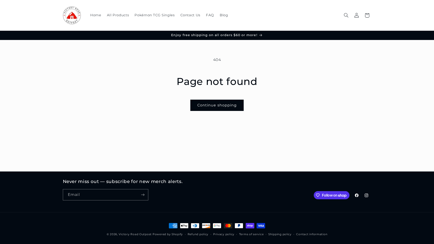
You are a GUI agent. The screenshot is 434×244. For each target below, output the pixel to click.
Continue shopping (217, 105)
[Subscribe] (142, 194)
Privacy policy (223, 234)
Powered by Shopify (168, 234)
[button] (346, 15)
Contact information (311, 234)
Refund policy (198, 234)
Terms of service (251, 234)
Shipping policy (280, 234)
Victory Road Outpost (135, 234)
